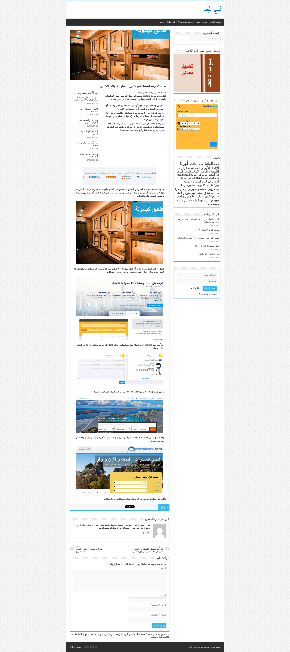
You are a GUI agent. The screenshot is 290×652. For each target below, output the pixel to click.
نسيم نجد (213, 9)
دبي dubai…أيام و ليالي (208, 254)
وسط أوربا (213, 203)
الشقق (187, 171)
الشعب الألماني (199, 171)
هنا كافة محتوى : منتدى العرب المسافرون (89, 549)
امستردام (196, 181)
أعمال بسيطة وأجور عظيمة (88, 109)
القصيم (205, 178)
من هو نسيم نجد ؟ (185, 22)
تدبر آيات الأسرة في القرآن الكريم (88, 121)
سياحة (215, 193)
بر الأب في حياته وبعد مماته (88, 143)
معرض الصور (201, 22)
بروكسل (214, 185)
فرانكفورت (208, 196)
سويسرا (179, 189)
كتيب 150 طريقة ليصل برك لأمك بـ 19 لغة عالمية (86, 98)
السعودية (213, 171)
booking (146, 96)
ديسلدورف (191, 185)
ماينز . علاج (195, 196)
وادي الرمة (181, 201)
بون (200, 185)
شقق (207, 193)
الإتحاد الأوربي (210, 168)
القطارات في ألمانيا (191, 178)
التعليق (162, 568)
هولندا (188, 200)
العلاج (187, 174)
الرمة (178, 168)
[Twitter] (91, 647)
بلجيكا (206, 185)
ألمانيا (209, 164)
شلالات (200, 193)
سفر (200, 189)
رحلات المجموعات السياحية (89, 155)
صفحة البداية (215, 22)
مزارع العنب (182, 196)
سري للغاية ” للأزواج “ (209, 230)
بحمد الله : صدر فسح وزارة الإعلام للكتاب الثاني (198, 238)
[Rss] (96, 647)
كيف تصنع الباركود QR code (207, 246)
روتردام (209, 189)
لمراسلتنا (171, 22)
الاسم (163, 595)
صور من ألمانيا (183, 193)
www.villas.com (133, 392)
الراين (184, 168)
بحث (162, 22)
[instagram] (85, 647)
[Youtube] (88, 647)
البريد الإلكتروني (158, 605)
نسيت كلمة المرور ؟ (208, 294)
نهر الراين (198, 200)
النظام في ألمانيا (210, 181)
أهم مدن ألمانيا (196, 164)
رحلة (216, 189)
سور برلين (190, 189)
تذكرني (193, 288)
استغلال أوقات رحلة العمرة (88, 132)
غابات (217, 197)
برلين (187, 181)
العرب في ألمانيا (199, 174)
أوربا (184, 163)
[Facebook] (94, 647)
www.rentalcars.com (138, 437)
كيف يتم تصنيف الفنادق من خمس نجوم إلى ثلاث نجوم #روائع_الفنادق (148, 549)
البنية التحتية (194, 168)
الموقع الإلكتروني (158, 615)
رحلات (181, 185)
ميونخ (215, 200)
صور (194, 193)
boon (216, 164)
